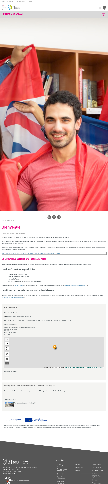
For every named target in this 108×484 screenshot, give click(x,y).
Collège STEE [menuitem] (79, 470)
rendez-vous (19, 285)
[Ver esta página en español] (54, 217)
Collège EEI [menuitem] (78, 464)
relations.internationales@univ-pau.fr (18, 316)
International (5, 220)
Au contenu (10, 2)
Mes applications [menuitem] (61, 465)
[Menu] (100, 7)
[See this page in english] (49, 217)
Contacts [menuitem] (95, 480)
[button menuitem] (104, 8)
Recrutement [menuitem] (96, 467)
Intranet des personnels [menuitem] (62, 470)
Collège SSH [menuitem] (79, 467)
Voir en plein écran (10, 371)
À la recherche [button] (20, 2)
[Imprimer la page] (59, 217)
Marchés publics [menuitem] (97, 470)
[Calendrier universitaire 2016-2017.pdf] (4, 375)
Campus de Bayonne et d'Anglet (25, 403)
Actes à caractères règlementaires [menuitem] (97, 475)
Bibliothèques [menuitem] (96, 464)
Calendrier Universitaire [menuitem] (61, 477)
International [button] (13, 14)
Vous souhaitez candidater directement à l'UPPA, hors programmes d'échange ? (33, 253)
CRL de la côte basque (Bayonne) (74, 285)
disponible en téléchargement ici (12, 297)
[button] (94, 14)
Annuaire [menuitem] (62, 474)
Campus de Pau (10, 399)
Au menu (30, 2)
